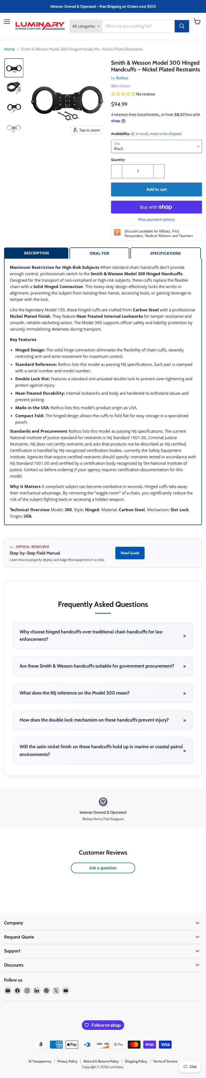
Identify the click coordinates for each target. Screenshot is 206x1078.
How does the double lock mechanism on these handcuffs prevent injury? (103, 720)
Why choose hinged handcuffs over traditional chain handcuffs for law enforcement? (103, 635)
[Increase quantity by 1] (159, 171)
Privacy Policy (67, 1061)
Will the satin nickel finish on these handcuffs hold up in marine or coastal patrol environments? (103, 750)
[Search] (182, 26)
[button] (14, 68)
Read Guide (130, 552)
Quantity (118, 160)
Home (9, 49)
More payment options (156, 219)
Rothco (122, 78)
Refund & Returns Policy (101, 1061)
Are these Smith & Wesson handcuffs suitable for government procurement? (103, 666)
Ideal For (99, 253)
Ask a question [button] (103, 867)
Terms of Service (165, 1061)
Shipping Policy (136, 1061)
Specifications (165, 253)
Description (36, 252)
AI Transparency (40, 1061)
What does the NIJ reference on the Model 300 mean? (103, 693)
